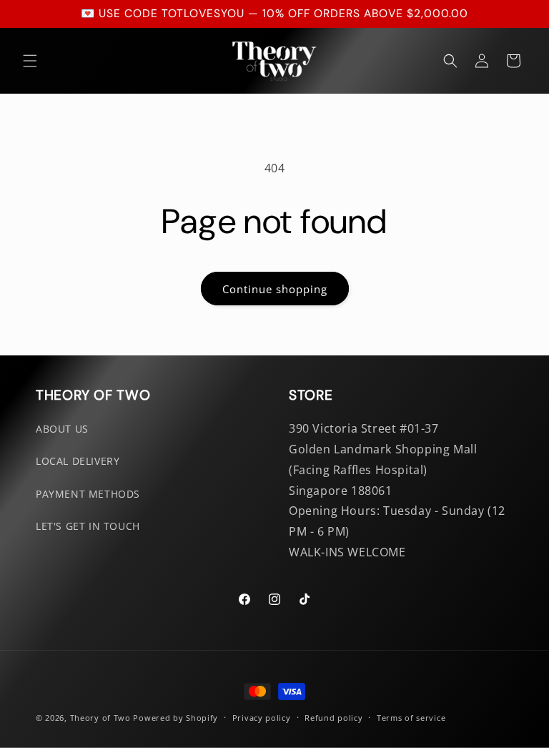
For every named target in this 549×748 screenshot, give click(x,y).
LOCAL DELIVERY (77, 461)
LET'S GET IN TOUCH (88, 526)
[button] (30, 61)
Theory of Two (100, 717)
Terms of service (411, 717)
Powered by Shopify (175, 717)
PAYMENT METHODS (88, 494)
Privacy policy (261, 717)
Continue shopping (274, 289)
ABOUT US (62, 428)
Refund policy (333, 717)
